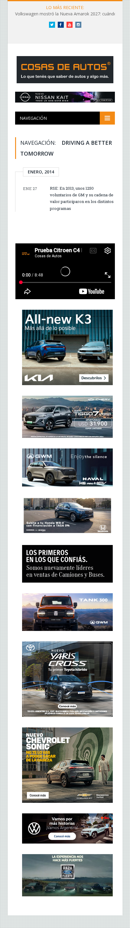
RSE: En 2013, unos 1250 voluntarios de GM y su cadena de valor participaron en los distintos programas (82, 198)
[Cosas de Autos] (65, 68)
